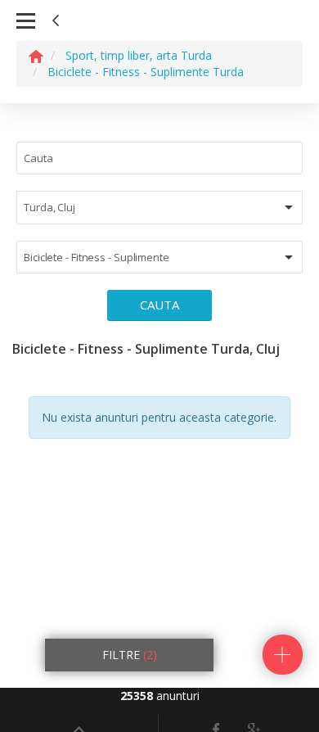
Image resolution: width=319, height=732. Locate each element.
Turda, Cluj (49, 207)
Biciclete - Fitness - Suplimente (96, 257)
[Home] (36, 55)
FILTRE (129, 654)
